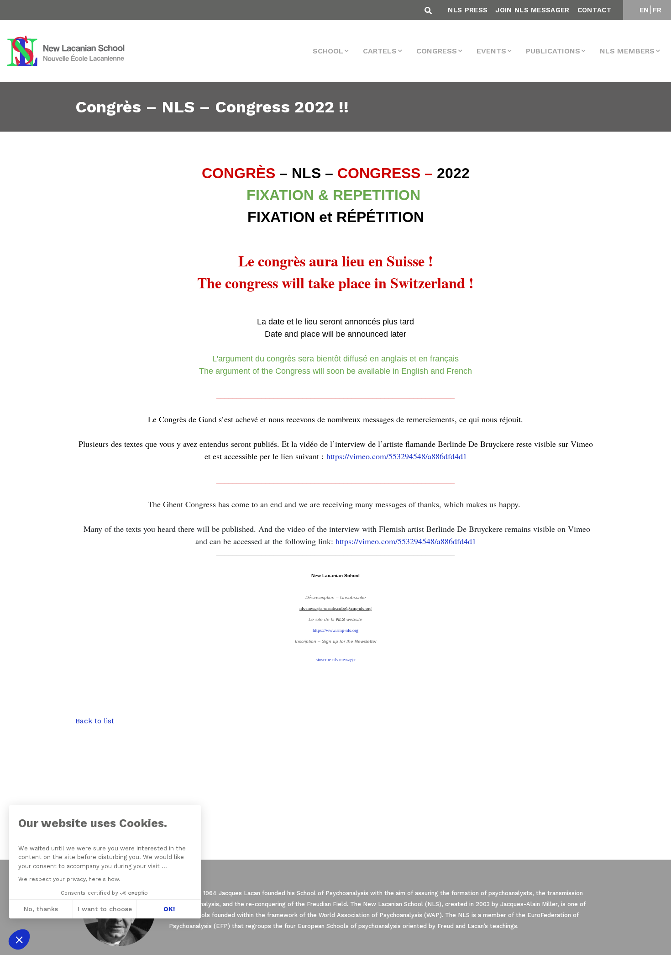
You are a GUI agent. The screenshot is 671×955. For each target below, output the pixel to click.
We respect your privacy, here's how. (69, 879)
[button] (19, 939)
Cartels (380, 51)
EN (644, 10)
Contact (594, 10)
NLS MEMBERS (627, 51)
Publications (553, 51)
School (328, 51)
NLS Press (468, 10)
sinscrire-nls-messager (336, 659)
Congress (436, 51)
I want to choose (105, 909)
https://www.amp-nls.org (335, 630)
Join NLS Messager (532, 10)
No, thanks (41, 909)
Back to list (94, 720)
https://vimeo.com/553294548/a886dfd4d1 (396, 456)
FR (657, 10)
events (491, 51)
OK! (169, 909)
